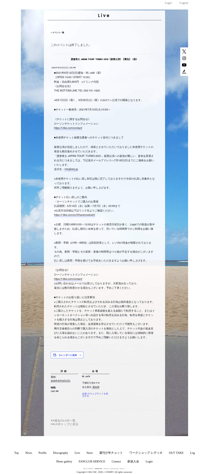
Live (77, 452)
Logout (184, 2)
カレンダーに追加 (68, 355)
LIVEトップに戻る (66, 424)
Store (90, 452)
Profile (43, 452)
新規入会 (133, 461)
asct (122, 468)
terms (106, 468)
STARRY (90, 468)
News (28, 452)
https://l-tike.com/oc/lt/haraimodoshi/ (74, 215)
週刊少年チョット (111, 452)
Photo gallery (64, 461)
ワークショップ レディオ (145, 452)
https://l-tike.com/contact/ (68, 128)
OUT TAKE (176, 452)
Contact (116, 461)
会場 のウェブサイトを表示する (95, 395)
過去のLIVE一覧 (64, 420)
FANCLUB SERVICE (92, 461)
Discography (60, 452)
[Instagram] (184, 59)
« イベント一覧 (57, 32)
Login (168, 2)
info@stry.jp (71, 169)
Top (16, 452)
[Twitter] (184, 53)
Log (192, 452)
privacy (114, 468)
